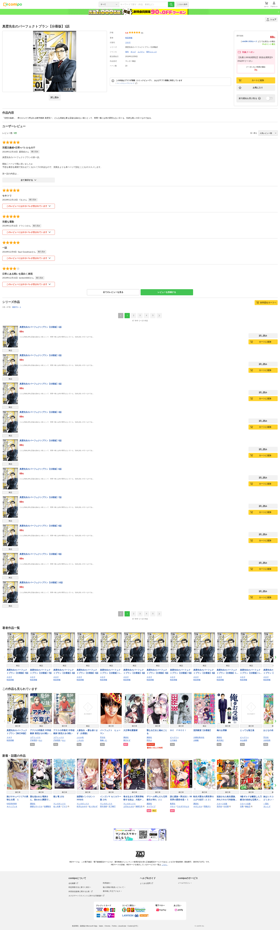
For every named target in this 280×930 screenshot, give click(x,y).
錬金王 (247, 806)
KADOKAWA (12, 804)
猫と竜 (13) (58, 796)
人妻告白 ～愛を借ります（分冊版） (87, 731)
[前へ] (120, 315)
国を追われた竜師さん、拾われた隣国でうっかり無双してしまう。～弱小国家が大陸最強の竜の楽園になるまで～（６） (40, 798)
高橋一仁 (103, 740)
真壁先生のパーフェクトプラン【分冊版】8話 (41, 526)
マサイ (172, 806)
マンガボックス (59, 804)
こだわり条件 (182, 4)
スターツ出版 (222, 804)
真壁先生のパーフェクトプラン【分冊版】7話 (41, 497)
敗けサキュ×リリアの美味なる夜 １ (17, 798)
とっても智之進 (247, 730)
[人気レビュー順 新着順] (268, 133)
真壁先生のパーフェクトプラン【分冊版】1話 (41, 327)
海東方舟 (138, 806)
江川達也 (173, 740)
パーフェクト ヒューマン (110, 731)
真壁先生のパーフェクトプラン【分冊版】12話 (250, 672)
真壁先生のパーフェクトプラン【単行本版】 (17, 731)
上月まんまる (128, 806)
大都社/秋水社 (198, 737)
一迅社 (266, 804)
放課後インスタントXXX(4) (86, 798)
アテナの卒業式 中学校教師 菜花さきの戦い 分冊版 (41, 732)
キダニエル (197, 806)
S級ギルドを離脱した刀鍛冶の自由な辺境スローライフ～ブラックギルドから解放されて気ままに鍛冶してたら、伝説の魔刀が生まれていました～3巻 (251, 798)
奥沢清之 (220, 740)
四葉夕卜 (207, 806)
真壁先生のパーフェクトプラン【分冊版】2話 (41, 355)
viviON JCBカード (249, 41)
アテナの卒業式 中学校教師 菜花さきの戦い (64, 731)
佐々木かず (93, 806)
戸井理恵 (33, 740)
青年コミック (151, 52)
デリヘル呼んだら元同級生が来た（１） (157, 798)
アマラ (64, 806)
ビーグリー (174, 737)
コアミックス (35, 737)
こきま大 (80, 740)
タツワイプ (151, 806)
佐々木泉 (56, 806)
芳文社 (102, 737)
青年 (127, 52)
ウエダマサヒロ (183, 806)
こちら (164, 865)
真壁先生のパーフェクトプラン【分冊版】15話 (227, 672)
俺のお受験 (222, 730)
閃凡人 (149, 740)
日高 (242, 806)
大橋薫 (196, 740)
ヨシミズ (266, 806)
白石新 (226, 806)
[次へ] (159, 315)
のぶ (40, 740)
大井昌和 (266, 740)
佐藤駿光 (47, 806)
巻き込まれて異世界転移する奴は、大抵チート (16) (133, 798)
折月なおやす (82, 806)
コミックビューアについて (125, 83)
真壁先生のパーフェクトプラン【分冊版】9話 (41, 554)
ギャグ (133, 52)
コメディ (141, 52)
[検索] (171, 4)
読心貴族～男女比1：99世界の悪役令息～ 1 (181, 798)
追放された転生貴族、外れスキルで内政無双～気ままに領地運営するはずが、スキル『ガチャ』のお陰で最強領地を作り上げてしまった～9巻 (227, 798)
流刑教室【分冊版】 (202, 730)
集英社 (172, 804)
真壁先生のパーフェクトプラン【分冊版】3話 (41, 384)
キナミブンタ (12, 806)
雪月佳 (219, 806)
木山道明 (243, 740)
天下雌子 (112, 806)
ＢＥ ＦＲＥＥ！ (178, 730)
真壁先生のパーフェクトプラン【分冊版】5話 (41, 440)
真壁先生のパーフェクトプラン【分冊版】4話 (41, 412)
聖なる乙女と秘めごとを (157, 731)
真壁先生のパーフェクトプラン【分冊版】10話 (41, 582)
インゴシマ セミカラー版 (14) (110, 798)
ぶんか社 (80, 737)
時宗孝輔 (128, 38)
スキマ (128, 42)
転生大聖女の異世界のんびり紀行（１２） (203, 798)
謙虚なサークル (36, 806)
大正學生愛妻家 (130, 730)
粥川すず (126, 740)
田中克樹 (103, 806)
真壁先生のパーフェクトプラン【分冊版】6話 (41, 469)
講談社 (126, 737)
